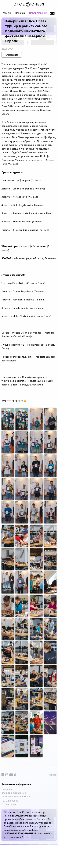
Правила (20, 13)
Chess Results (12, 54)
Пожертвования (38, 13)
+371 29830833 (9, 800)
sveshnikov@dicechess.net (16, 797)
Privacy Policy (8, 804)
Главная (6, 13)
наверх (53, 774)
